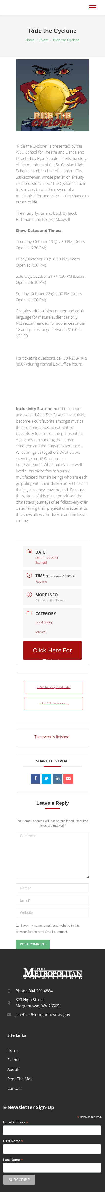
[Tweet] (46, 779)
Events (13, 1059)
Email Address (15, 1122)
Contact (14, 1088)
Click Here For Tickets (50, 600)
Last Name (13, 1159)
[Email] (68, 779)
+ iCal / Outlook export (54, 703)
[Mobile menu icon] (92, 7)
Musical (40, 632)
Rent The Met (19, 1078)
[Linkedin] (57, 779)
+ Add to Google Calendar (54, 687)
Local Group (44, 622)
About (13, 1069)
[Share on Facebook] (35, 779)
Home (13, 1050)
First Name (13, 1141)
